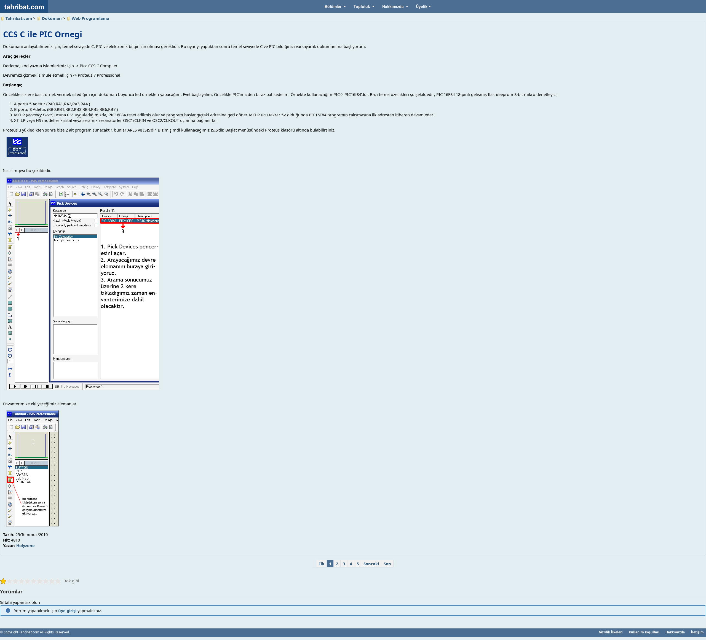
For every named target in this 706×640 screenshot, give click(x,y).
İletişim (697, 632)
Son (387, 563)
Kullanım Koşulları (644, 632)
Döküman (52, 18)
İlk (321, 563)
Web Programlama (90, 18)
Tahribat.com (19, 18)
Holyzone (25, 545)
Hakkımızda (675, 632)
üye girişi (67, 610)
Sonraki (371, 563)
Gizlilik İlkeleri (611, 632)
